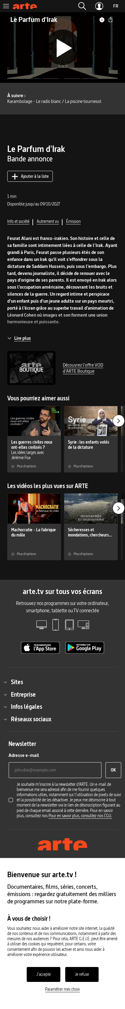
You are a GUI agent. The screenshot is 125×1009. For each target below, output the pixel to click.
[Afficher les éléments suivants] (119, 421)
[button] (82, 6)
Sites (17, 682)
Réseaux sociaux (31, 719)
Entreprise (23, 694)
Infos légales (26, 706)
